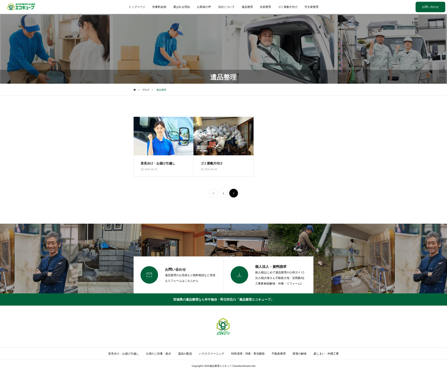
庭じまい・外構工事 (326, 353)
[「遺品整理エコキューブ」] (21, 7)
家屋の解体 (300, 353)
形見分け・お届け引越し (123, 353)
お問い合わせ (430, 6)
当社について (226, 6)
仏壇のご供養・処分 (158, 353)
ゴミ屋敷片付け (288, 6)
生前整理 (265, 6)
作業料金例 (159, 6)
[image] (164, 136)
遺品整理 (247, 6)
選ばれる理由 (181, 6)
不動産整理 (279, 353)
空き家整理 (311, 6)
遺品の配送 (185, 353)
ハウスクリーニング (211, 353)
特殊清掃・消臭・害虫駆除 (248, 353)
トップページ (137, 6)
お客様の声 (204, 6)
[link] (213, 193)
